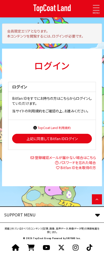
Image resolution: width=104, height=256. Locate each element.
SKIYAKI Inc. (73, 238)
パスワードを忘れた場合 (77, 162)
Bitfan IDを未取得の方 (78, 167)
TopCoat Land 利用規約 (54, 127)
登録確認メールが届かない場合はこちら (65, 157)
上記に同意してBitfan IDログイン (52, 138)
